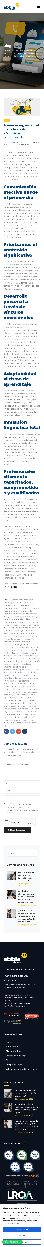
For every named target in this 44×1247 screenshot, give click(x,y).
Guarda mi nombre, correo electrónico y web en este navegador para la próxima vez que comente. (23, 808)
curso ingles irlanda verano (23, 675)
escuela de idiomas (12, 678)
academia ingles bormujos (16, 622)
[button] (12, 1242)
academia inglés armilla (25, 619)
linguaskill (29, 698)
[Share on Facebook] (6, 731)
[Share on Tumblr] (24, 731)
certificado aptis (11, 647)
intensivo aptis (19, 695)
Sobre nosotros (13, 1046)
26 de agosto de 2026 (25, 885)
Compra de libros (14, 1065)
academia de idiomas (24, 602)
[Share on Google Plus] (18, 731)
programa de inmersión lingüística (19, 700)
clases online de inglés (14, 664)
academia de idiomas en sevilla (18, 611)
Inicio (8, 1042)
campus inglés (20, 639)
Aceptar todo (22, 1229)
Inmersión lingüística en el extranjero (21, 689)
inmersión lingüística (27, 686)
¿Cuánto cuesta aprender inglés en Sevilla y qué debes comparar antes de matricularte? (26, 916)
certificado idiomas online (15, 650)
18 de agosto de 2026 (27, 905)
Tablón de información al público (21, 1069)
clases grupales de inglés (22, 658)
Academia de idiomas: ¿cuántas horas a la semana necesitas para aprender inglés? (26, 896)
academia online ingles (14, 630)
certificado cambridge (29, 647)
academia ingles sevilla (29, 628)
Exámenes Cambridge (16, 1056)
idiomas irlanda (22, 684)
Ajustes (22, 1236)
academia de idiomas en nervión (18, 605)
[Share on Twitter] (12, 731)
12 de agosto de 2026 (27, 925)
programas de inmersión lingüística (20, 703)
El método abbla (13, 1051)
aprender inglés (17, 633)
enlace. (14, 587)
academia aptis (16, 600)
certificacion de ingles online (17, 644)
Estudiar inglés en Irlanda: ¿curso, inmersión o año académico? (27, 1093)
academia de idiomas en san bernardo (21, 608)
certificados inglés (25, 653)
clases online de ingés (30, 661)
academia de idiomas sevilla (16, 614)
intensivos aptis (17, 698)
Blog (7, 121)
